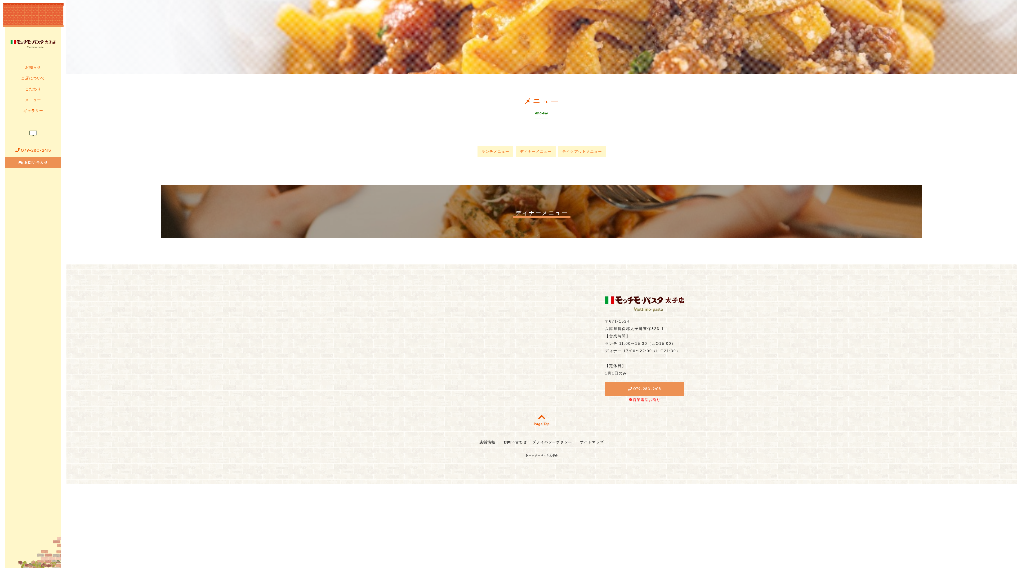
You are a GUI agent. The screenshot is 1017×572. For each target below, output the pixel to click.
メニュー (33, 100)
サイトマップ (592, 442)
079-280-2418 (35, 150)
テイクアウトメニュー (582, 151)
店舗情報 (487, 442)
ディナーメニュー (536, 151)
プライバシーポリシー (552, 442)
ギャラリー (33, 111)
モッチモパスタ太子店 (543, 455)
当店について (33, 78)
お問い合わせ (35, 162)
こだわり (33, 89)
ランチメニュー (495, 151)
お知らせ (33, 67)
